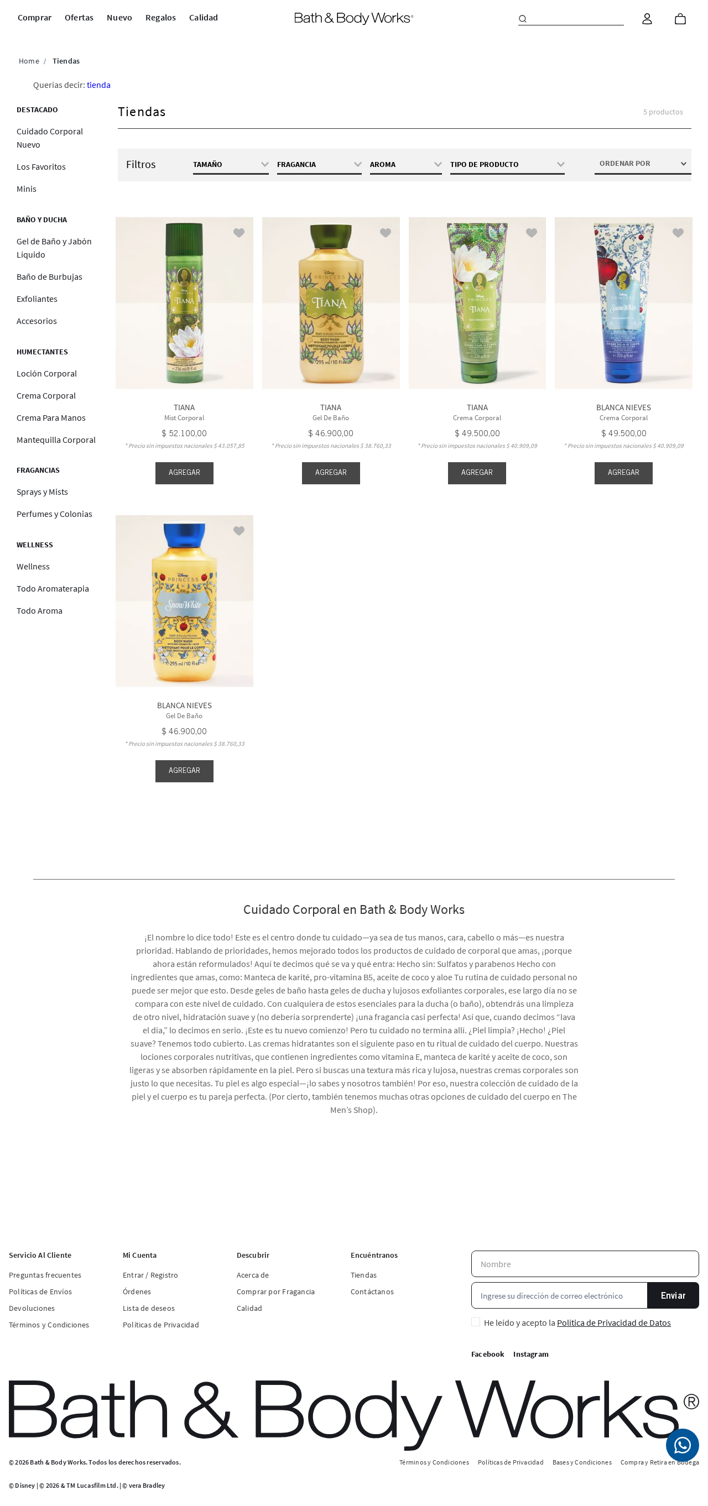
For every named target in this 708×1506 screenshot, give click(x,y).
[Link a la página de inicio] (29, 60)
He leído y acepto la (577, 1322)
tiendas (66, 61)
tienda (99, 84)
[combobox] (571, 18)
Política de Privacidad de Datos (614, 1322)
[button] (405, 164)
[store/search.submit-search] (522, 18)
